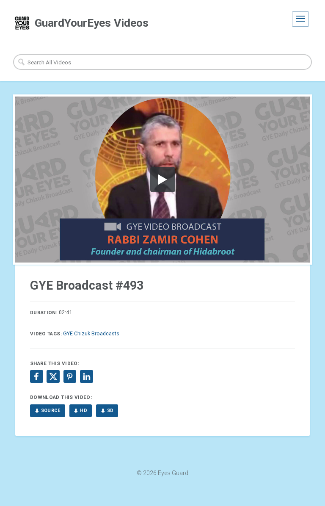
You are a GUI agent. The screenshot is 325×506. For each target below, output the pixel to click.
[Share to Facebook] (36, 376)
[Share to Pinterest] (69, 376)
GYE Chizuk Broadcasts (91, 333)
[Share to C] (53, 376)
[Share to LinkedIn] (86, 376)
